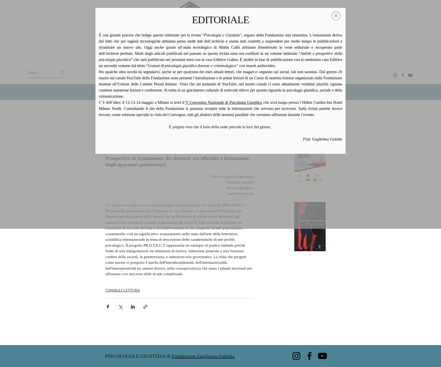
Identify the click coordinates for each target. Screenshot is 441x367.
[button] (336, 15)
